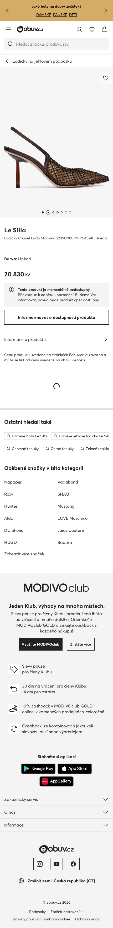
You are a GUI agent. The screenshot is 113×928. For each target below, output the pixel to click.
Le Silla (15, 230)
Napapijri (13, 482)
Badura (65, 542)
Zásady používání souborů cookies (41, 919)
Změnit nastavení (64, 911)
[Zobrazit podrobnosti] (105, 339)
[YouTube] (56, 864)
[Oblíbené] (92, 29)
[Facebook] (73, 864)
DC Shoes (13, 530)
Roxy (8, 494)
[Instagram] (39, 864)
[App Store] (75, 769)
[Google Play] (38, 769)
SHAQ (63, 494)
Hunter (11, 506)
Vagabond (68, 482)
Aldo (8, 518)
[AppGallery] (56, 781)
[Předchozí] (7, 10)
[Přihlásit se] (79, 29)
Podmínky (37, 911)
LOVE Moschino (73, 518)
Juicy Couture (71, 530)
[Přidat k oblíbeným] (106, 78)
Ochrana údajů (87, 919)
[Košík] (104, 29)
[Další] (105, 10)
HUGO (10, 542)
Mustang (66, 506)
